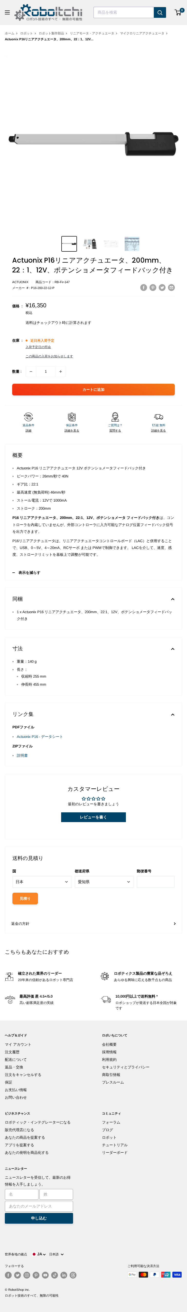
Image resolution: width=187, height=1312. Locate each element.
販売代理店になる (19, 1130)
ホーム (9, 33)
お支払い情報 (16, 1090)
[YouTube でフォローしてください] (45, 1275)
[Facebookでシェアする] (143, 287)
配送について (16, 1059)
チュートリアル (115, 1145)
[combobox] (124, 12)
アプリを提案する (19, 1145)
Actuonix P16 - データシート (40, 736)
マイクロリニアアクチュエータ (142, 33)
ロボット (26, 33)
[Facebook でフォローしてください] (8, 1275)
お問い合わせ (16, 1097)
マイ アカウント (18, 1044)
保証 (8, 1082)
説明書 (22, 755)
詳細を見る (72, 430)
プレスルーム (113, 1082)
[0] (178, 12)
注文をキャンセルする (23, 1075)
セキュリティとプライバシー (126, 1067)
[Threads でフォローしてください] (73, 1275)
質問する (115, 430)
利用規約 (109, 1059)
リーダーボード (115, 1152)
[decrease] (31, 371)
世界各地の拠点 (16, 1254)
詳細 (28, 430)
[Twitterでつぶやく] (162, 287)
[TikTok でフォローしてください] (54, 1275)
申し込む (39, 1218)
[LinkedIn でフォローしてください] (63, 1275)
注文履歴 (12, 1052)
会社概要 (109, 1044)
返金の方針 (20, 923)
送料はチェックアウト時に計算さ (53, 322)
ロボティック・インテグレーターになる (38, 1122)
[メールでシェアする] (171, 287)
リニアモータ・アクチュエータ (92, 33)
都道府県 (82, 871)
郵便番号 (144, 871)
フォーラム (111, 1122)
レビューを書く (93, 817)
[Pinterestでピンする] (153, 287)
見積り (25, 898)
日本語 (55, 1254)
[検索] (160, 12)
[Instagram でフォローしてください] (26, 1275)
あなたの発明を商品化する (27, 1152)
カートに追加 (93, 389)
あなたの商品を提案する (25, 1137)
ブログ (107, 1130)
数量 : (17, 371)
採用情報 (109, 1052)
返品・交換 (14, 1067)
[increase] (61, 371)
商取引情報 (111, 1075)
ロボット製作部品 (51, 33)
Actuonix (20, 282)
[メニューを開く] (7, 12)
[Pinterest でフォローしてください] (36, 1275)
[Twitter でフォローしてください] (17, 1275)
